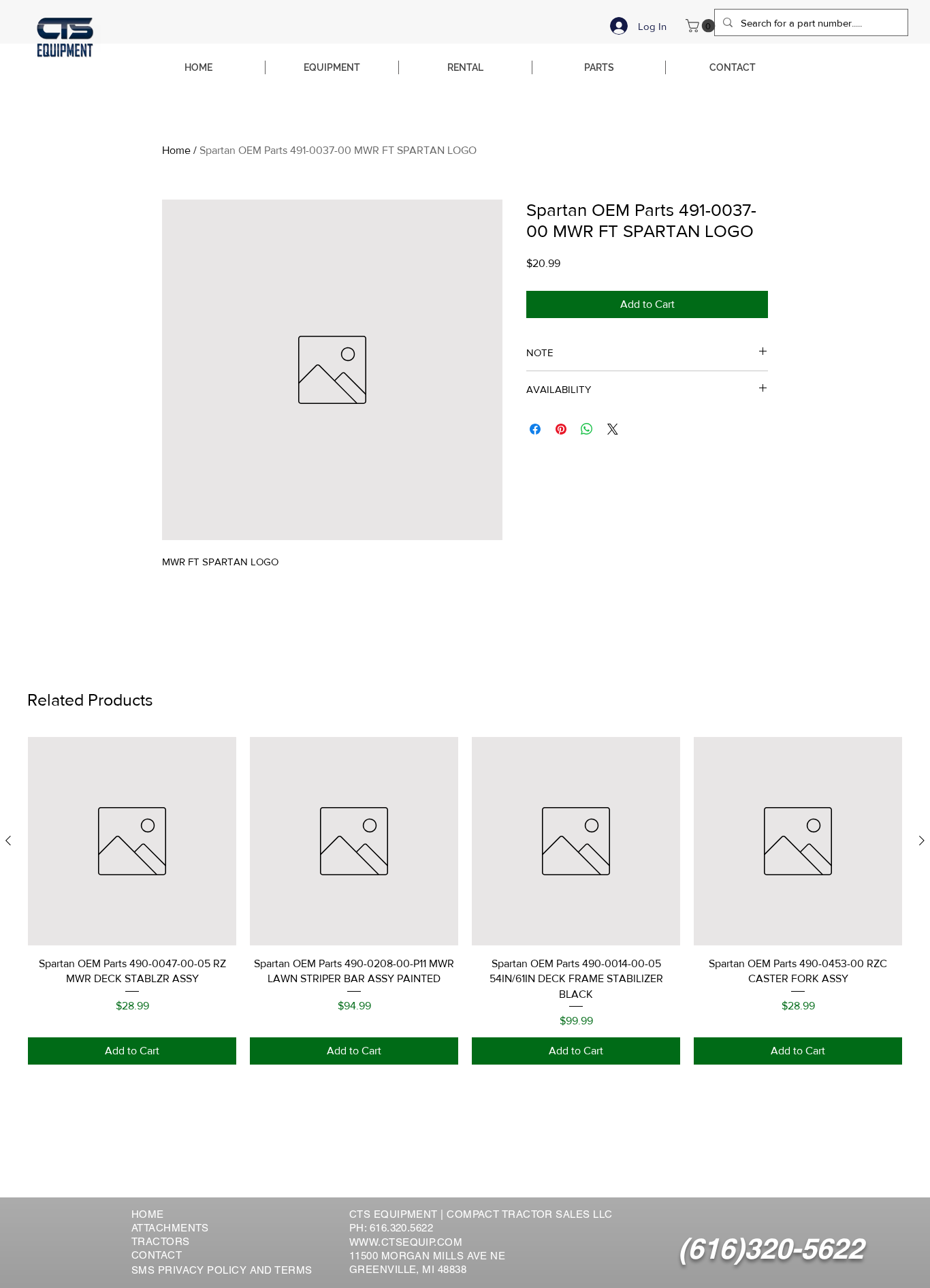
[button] (702, 26)
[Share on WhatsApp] (587, 429)
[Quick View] (132, 841)
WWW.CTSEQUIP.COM (405, 1242)
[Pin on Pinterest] (561, 429)
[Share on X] (613, 429)
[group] (465, 900)
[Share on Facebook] (535, 429)
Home (176, 150)
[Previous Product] (8, 840)
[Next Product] (922, 840)
